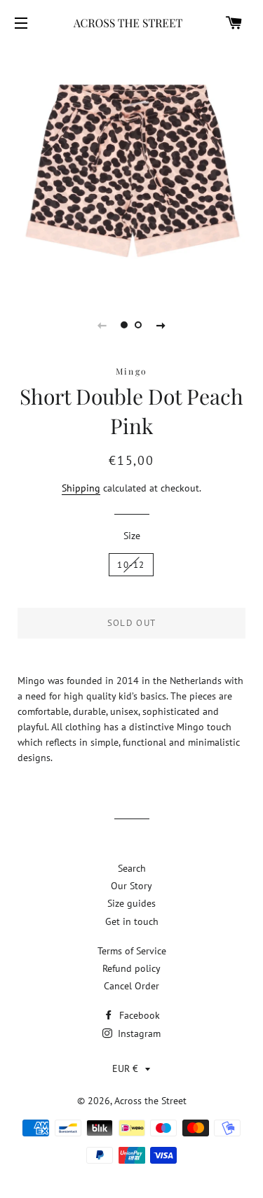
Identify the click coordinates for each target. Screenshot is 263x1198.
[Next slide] (161, 324)
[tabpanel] (131, 167)
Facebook (138, 1015)
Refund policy (131, 968)
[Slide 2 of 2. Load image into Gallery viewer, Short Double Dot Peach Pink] (139, 325)
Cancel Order (131, 986)
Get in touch (132, 921)
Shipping (81, 488)
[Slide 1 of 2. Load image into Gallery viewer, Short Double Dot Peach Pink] (125, 325)
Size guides (131, 903)
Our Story (131, 885)
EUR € (125, 1068)
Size (131, 535)
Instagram (138, 1033)
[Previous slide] (102, 324)
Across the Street (150, 1100)
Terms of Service (131, 951)
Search (132, 868)
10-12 (131, 565)
